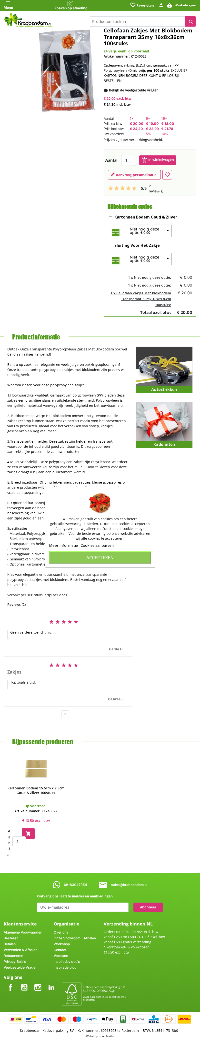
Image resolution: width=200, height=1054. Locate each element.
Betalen (10, 944)
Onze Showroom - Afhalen (75, 938)
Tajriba (110, 1036)
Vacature (61, 956)
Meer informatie (63, 545)
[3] (122, 188)
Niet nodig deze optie (144, 230)
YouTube (24, 983)
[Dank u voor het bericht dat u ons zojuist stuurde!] (134, 174)
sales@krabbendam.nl (129, 885)
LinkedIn (51, 983)
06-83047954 (75, 885)
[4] (128, 188)
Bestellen (11, 938)
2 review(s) (156, 188)
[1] (111, 188)
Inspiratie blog (65, 967)
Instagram (38, 983)
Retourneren (13, 956)
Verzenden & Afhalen (20, 950)
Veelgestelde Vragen (20, 967)
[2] (117, 188)
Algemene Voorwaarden (23, 932)
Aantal (111, 160)
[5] (134, 188)
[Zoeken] (190, 21)
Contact (60, 950)
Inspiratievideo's (67, 961)
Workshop (62, 944)
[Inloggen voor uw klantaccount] (161, 5)
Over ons (61, 932)
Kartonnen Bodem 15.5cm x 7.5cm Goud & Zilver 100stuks (36, 790)
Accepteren (100, 557)
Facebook (10, 983)
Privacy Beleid (15, 961)
